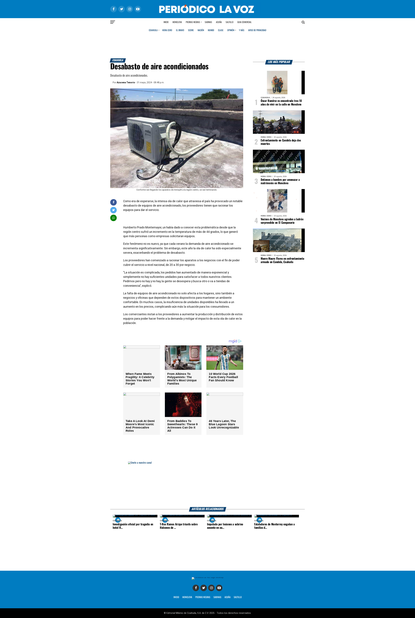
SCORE (191, 30)
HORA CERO (167, 30)
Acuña (219, 22)
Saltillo (229, 22)
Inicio (166, 22)
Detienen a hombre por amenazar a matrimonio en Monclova (280, 181)
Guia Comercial (244, 22)
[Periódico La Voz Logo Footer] (207, 577)
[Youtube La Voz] (219, 588)
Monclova (177, 22)
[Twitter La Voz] (203, 588)
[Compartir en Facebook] (113, 202)
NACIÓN (201, 30)
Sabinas (208, 22)
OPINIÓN (230, 30)
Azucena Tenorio (126, 82)
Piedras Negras (193, 22)
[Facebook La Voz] (196, 588)
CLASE (220, 30)
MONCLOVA (187, 597)
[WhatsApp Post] (113, 217)
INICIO (176, 597)
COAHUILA (153, 30)
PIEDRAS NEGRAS (202, 597)
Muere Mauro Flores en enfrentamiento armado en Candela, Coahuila (282, 260)
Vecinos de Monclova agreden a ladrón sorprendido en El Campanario (282, 221)
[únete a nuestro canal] (207, 484)
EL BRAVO (180, 30)
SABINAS (217, 597)
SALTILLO (238, 597)
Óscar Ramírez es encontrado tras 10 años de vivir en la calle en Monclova (281, 102)
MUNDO (211, 30)
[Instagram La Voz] (211, 588)
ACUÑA (228, 597)
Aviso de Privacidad (257, 30)
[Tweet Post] (113, 210)
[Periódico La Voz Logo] (207, 14)
